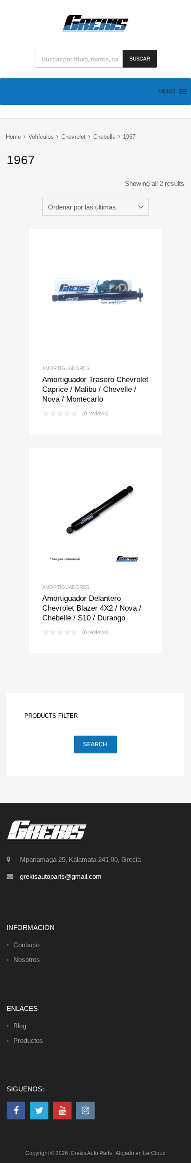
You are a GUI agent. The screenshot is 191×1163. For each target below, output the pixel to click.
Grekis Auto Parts (91, 1153)
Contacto (26, 945)
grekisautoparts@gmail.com (61, 876)
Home (13, 136)
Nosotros (26, 959)
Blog (19, 1026)
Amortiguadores (65, 368)
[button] (166, 91)
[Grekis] (95, 30)
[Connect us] (16, 1110)
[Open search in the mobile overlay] (96, 59)
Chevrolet (73, 136)
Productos (28, 1040)
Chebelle (104, 136)
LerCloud (154, 1153)
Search (95, 744)
